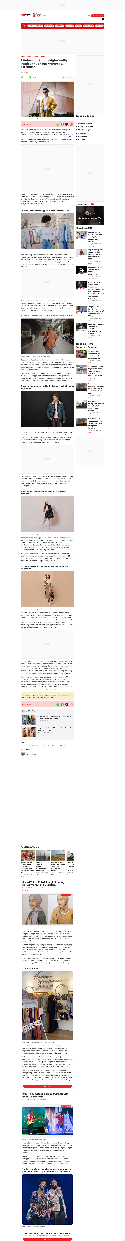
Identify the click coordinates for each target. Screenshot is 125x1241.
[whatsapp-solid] (57, 124)
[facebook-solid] (62, 124)
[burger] (103, 19)
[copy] (71, 124)
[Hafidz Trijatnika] (23, 754)
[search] (89, 16)
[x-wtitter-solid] (66, 124)
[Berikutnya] (74, 842)
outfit (69, 137)
